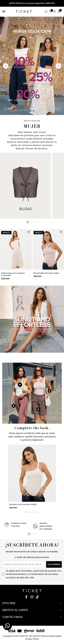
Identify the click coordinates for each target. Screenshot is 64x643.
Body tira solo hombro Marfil (22, 504)
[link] (32, 319)
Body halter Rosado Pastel (46, 273)
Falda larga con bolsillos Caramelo (13, 274)
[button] (28, 232)
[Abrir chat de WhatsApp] (7, 625)
